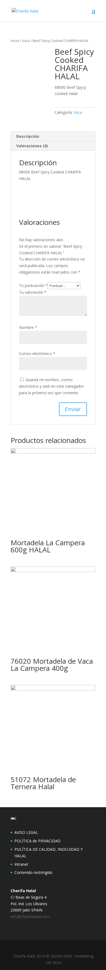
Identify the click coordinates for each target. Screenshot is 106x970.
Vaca (26, 40)
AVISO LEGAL (26, 832)
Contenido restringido (33, 872)
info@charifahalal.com (30, 916)
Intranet (21, 864)
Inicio (15, 40)
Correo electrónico (37, 353)
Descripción (27, 136)
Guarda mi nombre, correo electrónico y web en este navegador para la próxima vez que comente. (51, 386)
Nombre (28, 327)
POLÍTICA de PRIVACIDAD (37, 840)
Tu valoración (32, 292)
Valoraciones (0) (32, 145)
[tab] (53, 136)
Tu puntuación (33, 285)
